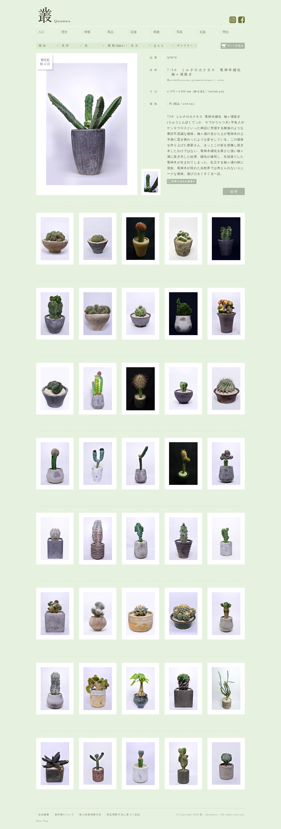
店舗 (133, 32)
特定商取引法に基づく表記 (123, 814)
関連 (156, 32)
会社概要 (43, 814)
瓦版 (203, 32)
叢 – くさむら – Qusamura (57, 15)
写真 (180, 32)
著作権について (64, 814)
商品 (110, 32)
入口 (41, 32)
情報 (87, 32)
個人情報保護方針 (90, 814)
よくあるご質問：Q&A (163, 46)
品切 (234, 191)
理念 (64, 32)
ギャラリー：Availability (186, 46)
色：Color (94, 46)
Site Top (42, 821)
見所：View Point (70, 46)
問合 (226, 32)
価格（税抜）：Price (117, 46)
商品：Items (47, 46)
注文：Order (140, 46)
